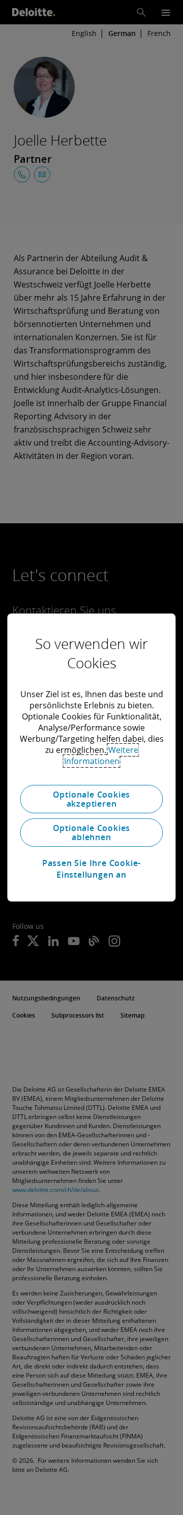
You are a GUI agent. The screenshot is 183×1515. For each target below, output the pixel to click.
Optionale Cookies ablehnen (92, 832)
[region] (91, 757)
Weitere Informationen (101, 755)
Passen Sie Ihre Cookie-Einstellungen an (91, 868)
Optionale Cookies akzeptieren (92, 799)
